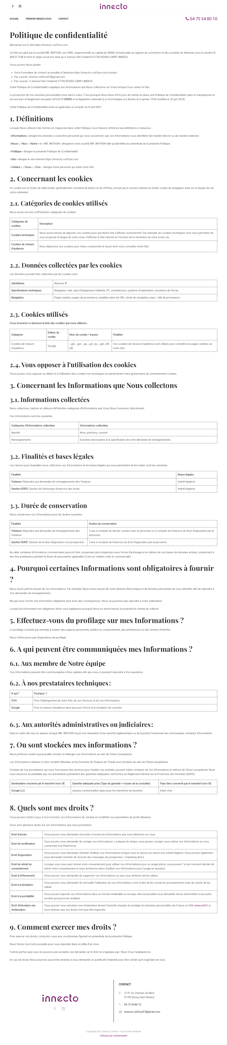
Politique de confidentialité (113, 1035)
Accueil (14, 18)
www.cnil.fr (200, 905)
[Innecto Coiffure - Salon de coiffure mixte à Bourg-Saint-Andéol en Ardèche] (113, 6)
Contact (63, 18)
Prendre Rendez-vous (38, 18)
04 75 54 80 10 (203, 18)
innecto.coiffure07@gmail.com (142, 1011)
